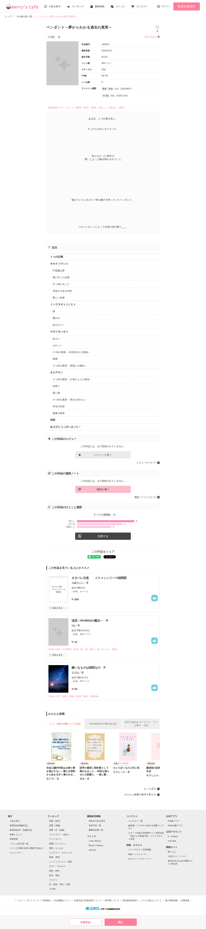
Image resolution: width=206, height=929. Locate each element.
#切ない (113, 107)
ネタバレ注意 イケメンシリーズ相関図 (99, 578)
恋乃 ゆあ (150, 36)
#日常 (58, 696)
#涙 (86, 649)
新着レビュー (16, 834)
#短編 (71, 696)
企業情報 (185, 900)
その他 (52, 889)
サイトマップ (32, 900)
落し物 (56, 392)
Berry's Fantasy (96, 845)
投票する (103, 536)
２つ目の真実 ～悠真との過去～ (70, 365)
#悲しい (102, 107)
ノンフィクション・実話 (60, 861)
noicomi (92, 850)
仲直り (56, 386)
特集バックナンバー (137, 854)
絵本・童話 (54, 875)
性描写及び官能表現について (87, 900)
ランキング (78, 6)
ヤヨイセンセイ (59, 331)
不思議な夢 (59, 270)
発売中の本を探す (97, 821)
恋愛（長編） (55, 825)
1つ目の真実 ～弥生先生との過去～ (72, 352)
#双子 (122, 107)
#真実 (78, 107)
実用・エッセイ (56, 848)
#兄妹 (51, 696)
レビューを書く (103, 454)
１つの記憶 (56, 256)
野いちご (172, 852)
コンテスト (142, 6)
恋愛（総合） (55, 821)
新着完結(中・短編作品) (21, 830)
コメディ (53, 880)
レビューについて (146, 462)
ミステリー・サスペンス (60, 852)
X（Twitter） (173, 836)
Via (73, 625)
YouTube (172, 841)
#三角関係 (67, 649)
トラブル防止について (151, 900)
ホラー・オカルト (57, 866)
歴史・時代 (54, 871)
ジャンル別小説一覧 (19, 843)
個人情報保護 (171, 900)
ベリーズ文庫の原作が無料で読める (26, 848)
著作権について (112, 900)
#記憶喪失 (53, 107)
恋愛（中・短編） (57, 830)
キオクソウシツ (59, 263)
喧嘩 (55, 359)
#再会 (94, 107)
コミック (120, 6)
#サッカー (105, 649)
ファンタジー (55, 839)
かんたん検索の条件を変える (140, 794)
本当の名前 (59, 406)
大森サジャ (78, 582)
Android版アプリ (175, 825)
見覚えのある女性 (62, 290)
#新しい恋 (94, 649)
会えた (56, 338)
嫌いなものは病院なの (86, 667)
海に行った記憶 (61, 277)
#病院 (64, 696)
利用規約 (46, 900)
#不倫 (51, 649)
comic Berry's (95, 841)
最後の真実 (59, 413)
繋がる (56, 318)
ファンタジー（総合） (59, 834)
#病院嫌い (94, 696)
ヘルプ (20, 900)
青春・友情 (54, 857)
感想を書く (103, 489)
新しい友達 (59, 297)
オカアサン (56, 372)
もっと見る (150, 788)
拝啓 (52, 419)
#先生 (58, 649)
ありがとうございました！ (65, 426)
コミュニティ (16, 852)
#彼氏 (85, 696)
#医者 (78, 696)
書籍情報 (99, 6)
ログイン (165, 6)
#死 (81, 649)
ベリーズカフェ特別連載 (139, 849)
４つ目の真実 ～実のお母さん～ (70, 399)
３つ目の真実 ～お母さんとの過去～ (72, 379)
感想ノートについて (145, 497)
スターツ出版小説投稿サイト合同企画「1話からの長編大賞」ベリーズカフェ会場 (146, 836)
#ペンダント (67, 107)
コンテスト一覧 (135, 821)
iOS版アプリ (174, 821)
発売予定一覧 (95, 825)
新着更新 (14, 839)
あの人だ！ (59, 324)
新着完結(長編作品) (19, 825)
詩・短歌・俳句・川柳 (59, 884)
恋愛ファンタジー (57, 843)
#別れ (86, 107)
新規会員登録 (186, 6)
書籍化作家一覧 (96, 830)
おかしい (57, 345)
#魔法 (114, 649)
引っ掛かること (61, 284)
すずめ (75, 672)
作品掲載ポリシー (62, 900)
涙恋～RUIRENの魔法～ (88, 620)
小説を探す (55, 6)
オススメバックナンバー (139, 859)
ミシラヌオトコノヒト (63, 304)
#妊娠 (76, 649)
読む (120, 922)
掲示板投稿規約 (130, 900)
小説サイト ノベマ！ (177, 856)
